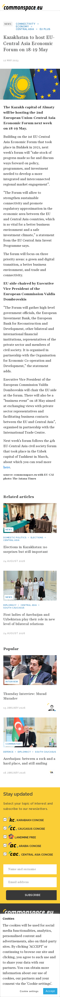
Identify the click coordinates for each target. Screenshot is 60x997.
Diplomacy (9, 605)
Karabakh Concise (30, 820)
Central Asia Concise (37, 854)
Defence (8, 752)
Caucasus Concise (31, 828)
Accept (50, 991)
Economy (22, 26)
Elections (37, 537)
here (6, 467)
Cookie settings (29, 991)
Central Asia (25, 29)
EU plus (45, 29)
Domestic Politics (14, 537)
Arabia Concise (30, 846)
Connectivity (25, 24)
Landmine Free (25, 837)
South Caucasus (13, 608)
